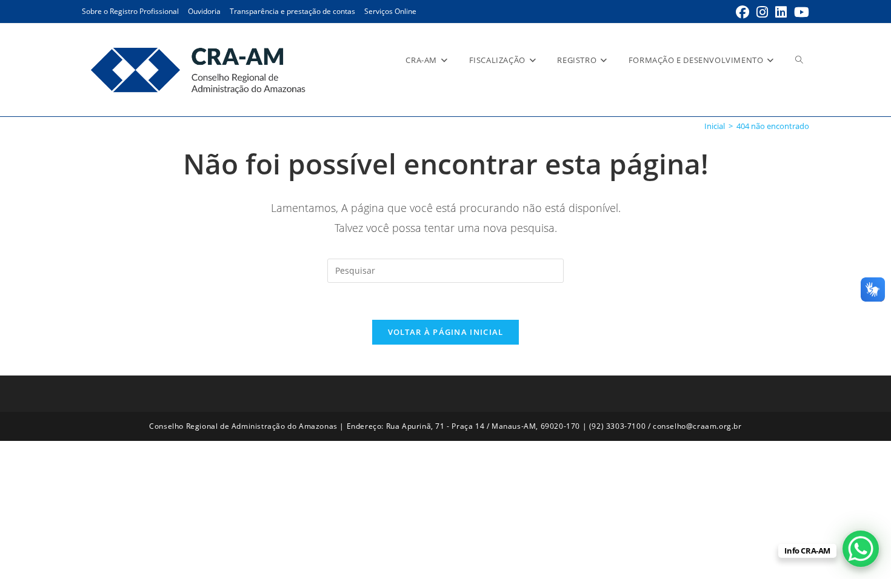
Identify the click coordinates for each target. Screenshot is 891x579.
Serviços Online (390, 11)
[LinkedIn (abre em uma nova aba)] (781, 12)
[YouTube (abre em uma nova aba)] (799, 12)
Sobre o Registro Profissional (130, 11)
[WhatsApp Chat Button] (861, 549)
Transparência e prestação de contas (292, 11)
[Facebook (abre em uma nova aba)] (742, 12)
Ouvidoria (204, 11)
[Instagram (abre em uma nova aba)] (762, 12)
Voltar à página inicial (446, 331)
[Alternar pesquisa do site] (799, 60)
